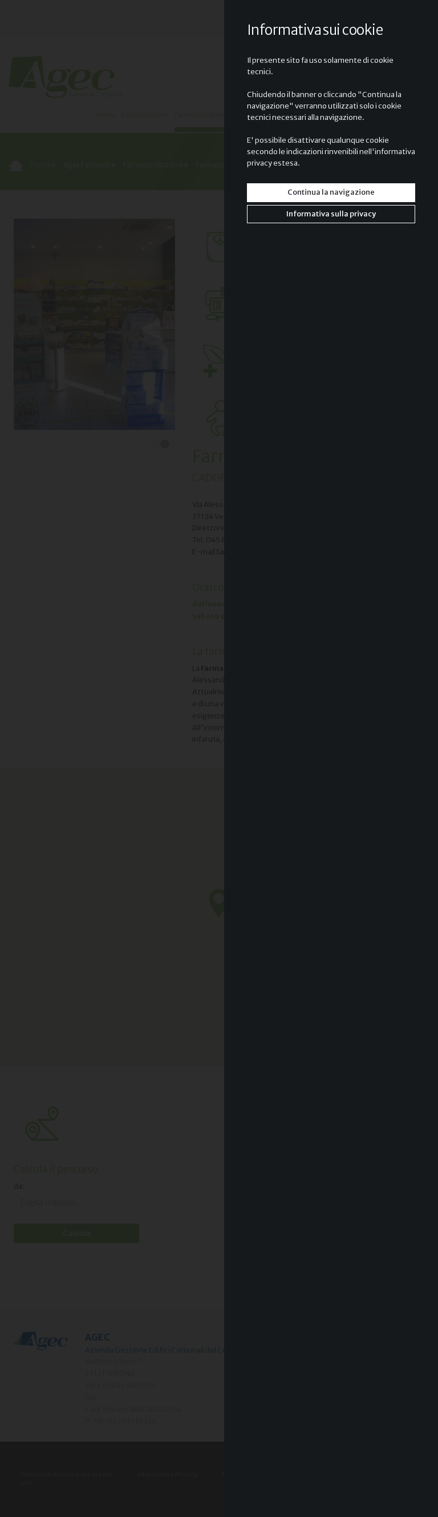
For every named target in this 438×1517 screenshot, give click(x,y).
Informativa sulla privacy (331, 214)
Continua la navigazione (331, 192)
